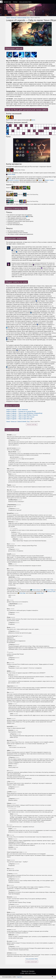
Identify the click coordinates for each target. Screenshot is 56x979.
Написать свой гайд (31, 424)
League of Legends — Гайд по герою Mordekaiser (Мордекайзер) (24, 413)
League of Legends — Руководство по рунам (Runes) (21, 411)
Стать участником (23, 2)
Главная (8, 17)
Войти (30, 2)
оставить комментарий (31, 961)
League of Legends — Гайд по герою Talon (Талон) (20, 417)
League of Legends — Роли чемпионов (17, 409)
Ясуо (28, 17)
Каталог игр (7, 2)
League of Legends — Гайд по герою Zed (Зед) (19, 418)
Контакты (31, 971)
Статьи (15, 2)
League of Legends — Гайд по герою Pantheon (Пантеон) (22, 415)
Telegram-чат (25, 971)
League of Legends (21, 17)
